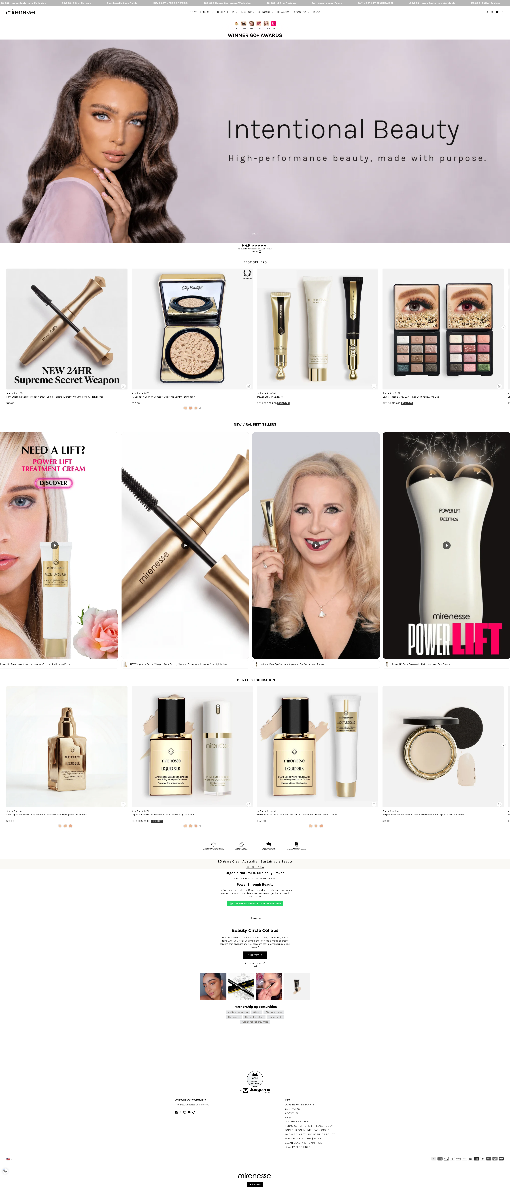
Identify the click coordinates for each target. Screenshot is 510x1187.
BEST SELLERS (255, 262)
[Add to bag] (123, 386)
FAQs (288, 1117)
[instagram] (184, 1112)
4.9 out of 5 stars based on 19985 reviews (255, 249)
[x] (180, 1112)
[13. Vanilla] (185, 408)
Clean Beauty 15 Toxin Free (303, 1143)
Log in (255, 966)
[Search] (487, 12)
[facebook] (176, 1112)
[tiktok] (194, 1112)
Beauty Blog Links (297, 1147)
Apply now (255, 955)
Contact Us (293, 1109)
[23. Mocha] (190, 408)
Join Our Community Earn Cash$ (307, 1130)
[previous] (6, 327)
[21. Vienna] (195, 408)
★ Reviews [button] (255, 1184)
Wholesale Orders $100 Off (304, 1138)
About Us (291, 1113)
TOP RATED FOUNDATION (255, 680)
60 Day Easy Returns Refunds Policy (310, 1134)
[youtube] (189, 1112)
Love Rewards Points (300, 1104)
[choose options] (248, 386)
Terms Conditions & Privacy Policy (309, 1126)
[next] (503, 327)
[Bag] (502, 12)
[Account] (492, 12)
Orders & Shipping (297, 1121)
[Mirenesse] (21, 12)
